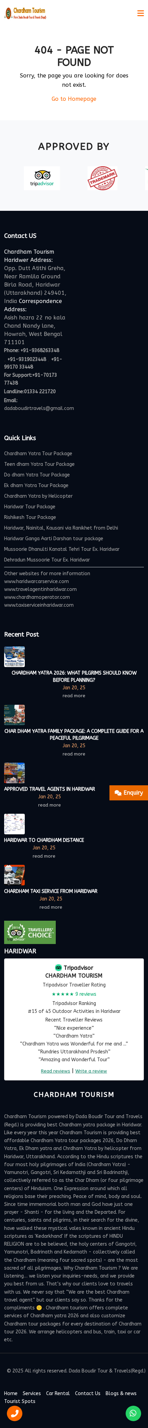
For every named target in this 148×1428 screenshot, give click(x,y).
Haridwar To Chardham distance (44, 840)
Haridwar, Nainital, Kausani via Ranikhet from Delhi (61, 528)
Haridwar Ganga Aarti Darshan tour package (53, 539)
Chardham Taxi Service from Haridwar (50, 891)
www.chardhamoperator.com (37, 597)
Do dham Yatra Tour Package (37, 475)
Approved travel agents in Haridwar (49, 789)
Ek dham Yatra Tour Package (36, 485)
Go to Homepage (74, 99)
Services (32, 1393)
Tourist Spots (19, 1401)
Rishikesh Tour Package (30, 517)
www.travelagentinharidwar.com (40, 589)
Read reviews (55, 1071)
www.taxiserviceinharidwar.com (39, 605)
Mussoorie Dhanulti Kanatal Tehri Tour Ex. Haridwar (61, 549)
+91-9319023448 (27, 359)
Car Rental (58, 1393)
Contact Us (88, 1393)
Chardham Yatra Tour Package (38, 454)
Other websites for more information (47, 574)
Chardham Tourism (74, 975)
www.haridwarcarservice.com (36, 581)
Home (11, 1393)
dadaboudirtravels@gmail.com (39, 408)
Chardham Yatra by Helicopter (38, 496)
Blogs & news (121, 1393)
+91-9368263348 (40, 350)
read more (74, 695)
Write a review (91, 1071)
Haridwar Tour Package (29, 507)
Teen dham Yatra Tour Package (39, 464)
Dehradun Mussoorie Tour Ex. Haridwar (47, 560)
